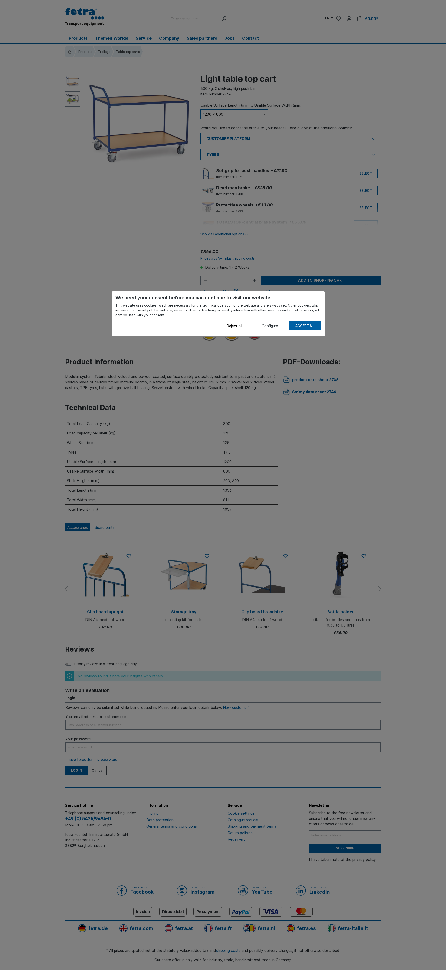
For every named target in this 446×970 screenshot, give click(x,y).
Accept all (305, 326)
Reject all (234, 325)
